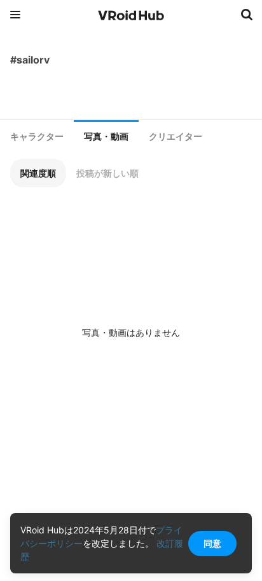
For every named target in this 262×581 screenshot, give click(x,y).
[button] (38, 173)
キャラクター (37, 136)
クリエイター (175, 136)
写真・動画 (106, 136)
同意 (212, 543)
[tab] (37, 136)
